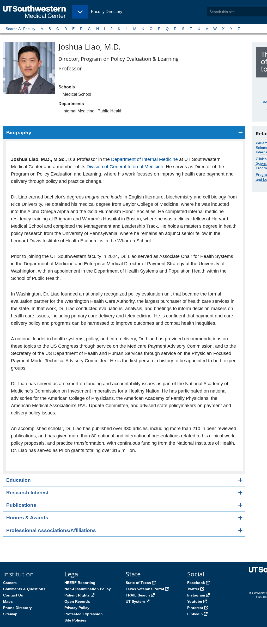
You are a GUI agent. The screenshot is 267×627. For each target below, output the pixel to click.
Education (18, 480)
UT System (135, 601)
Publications (21, 505)
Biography (18, 132)
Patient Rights (77, 595)
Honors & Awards (27, 517)
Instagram (196, 595)
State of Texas (138, 583)
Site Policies (75, 620)
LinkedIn (195, 614)
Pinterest (195, 608)
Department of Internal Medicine (144, 159)
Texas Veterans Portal (145, 589)
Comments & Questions (24, 589)
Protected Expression (83, 614)
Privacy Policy (76, 608)
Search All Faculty (20, 29)
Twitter (193, 589)
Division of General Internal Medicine (125, 166)
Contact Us (13, 595)
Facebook (196, 583)
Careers (10, 583)
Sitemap (10, 614)
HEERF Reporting (79, 583)
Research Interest (27, 492)
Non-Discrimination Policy (87, 589)
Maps (8, 601)
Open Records (77, 601)
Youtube (194, 601)
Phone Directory (17, 608)
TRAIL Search (138, 595)
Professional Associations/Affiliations (51, 530)
